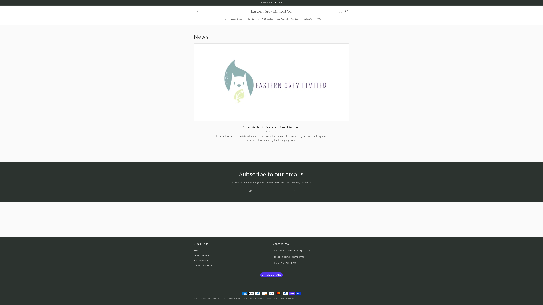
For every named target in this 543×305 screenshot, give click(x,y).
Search (197, 251)
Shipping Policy (201, 260)
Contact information (287, 298)
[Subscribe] (294, 191)
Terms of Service (201, 255)
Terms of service (256, 298)
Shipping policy (271, 298)
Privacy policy (241, 298)
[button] (197, 11)
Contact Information (203, 265)
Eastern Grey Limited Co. (210, 298)
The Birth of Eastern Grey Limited (271, 127)
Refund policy (228, 298)
